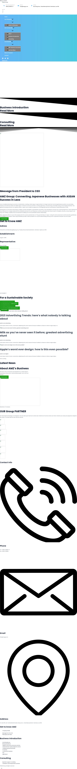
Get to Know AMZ (9, 27)
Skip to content (3, 0)
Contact (7, 55)
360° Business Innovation (14, 47)
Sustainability (8, 41)
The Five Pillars (12, 50)
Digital (7, 353)
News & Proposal (9, 52)
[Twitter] (5, 58)
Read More (7, 110)
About (9, 33)
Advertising (8, 323)
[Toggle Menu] (13, 22)
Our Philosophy (8, 19)
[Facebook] (2, 58)
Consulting (11, 39)
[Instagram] (7, 58)
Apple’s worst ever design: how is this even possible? (34, 349)
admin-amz (2, 323)
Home (6, 16)
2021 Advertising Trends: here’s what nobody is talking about (35, 317)
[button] (38, 11)
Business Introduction (13, 36)
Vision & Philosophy (13, 25)
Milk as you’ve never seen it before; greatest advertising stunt (36, 334)
